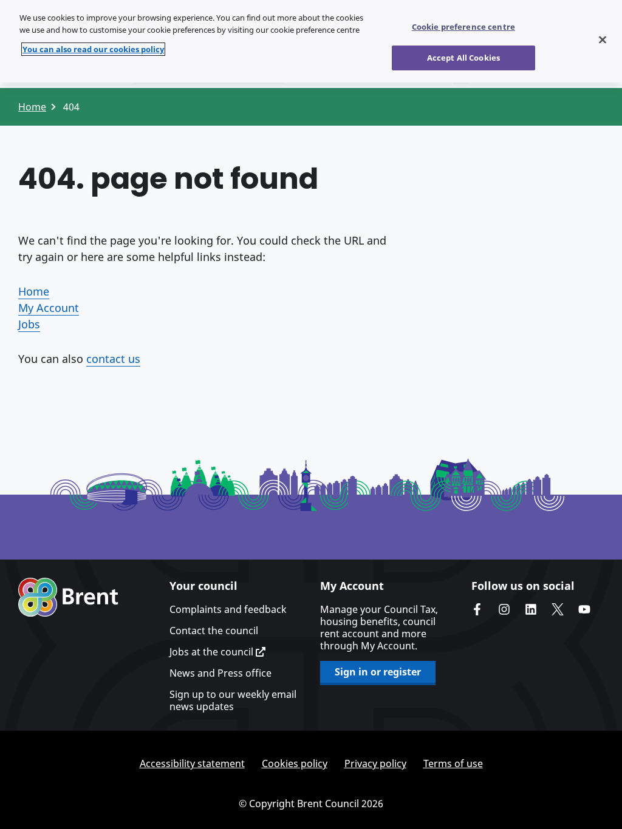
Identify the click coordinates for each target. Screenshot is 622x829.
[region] (311, 41)
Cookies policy (294, 763)
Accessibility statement (192, 763)
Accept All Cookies (463, 57)
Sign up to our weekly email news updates (232, 700)
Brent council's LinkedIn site (531, 609)
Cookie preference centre (463, 26)
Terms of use (453, 763)
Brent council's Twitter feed (558, 609)
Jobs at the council (212, 652)
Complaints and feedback (228, 609)
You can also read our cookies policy (93, 49)
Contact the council (213, 630)
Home (32, 106)
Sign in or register (378, 671)
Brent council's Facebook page (477, 609)
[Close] (602, 40)
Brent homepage (68, 597)
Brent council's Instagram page (504, 609)
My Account (48, 307)
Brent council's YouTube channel (584, 609)
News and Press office (220, 673)
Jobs (29, 324)
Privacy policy (375, 763)
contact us (113, 358)
